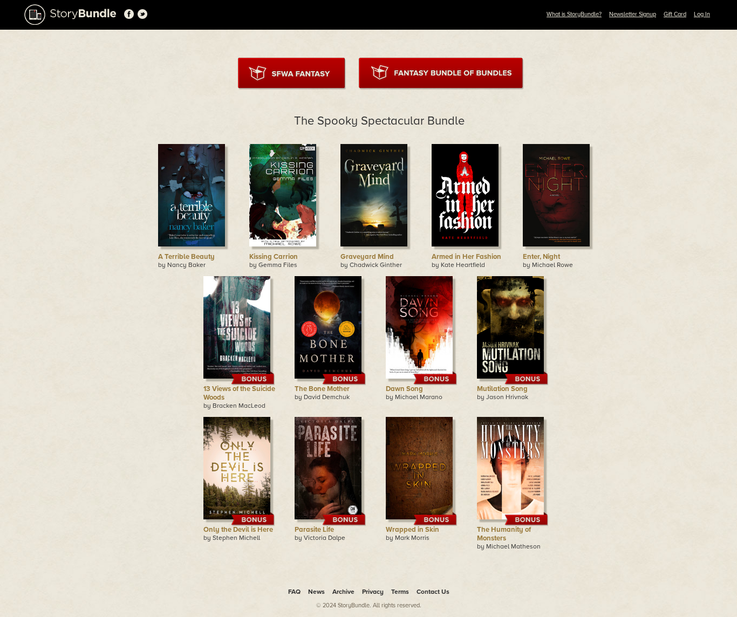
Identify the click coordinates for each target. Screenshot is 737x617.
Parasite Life (314, 529)
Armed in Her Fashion (466, 256)
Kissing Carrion (273, 256)
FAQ (294, 591)
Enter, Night (541, 256)
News (316, 591)
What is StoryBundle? (574, 14)
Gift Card (675, 14)
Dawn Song (404, 389)
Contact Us (433, 591)
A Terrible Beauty (186, 256)
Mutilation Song (502, 389)
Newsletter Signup (632, 14)
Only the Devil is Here (238, 529)
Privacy (373, 591)
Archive (343, 591)
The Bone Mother (322, 389)
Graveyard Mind (367, 256)
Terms (400, 591)
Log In (702, 14)
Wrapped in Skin (412, 529)
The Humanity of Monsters (504, 534)
